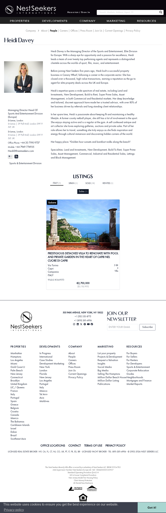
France (14, 391)
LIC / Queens (17, 387)
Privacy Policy (133, 30)
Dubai (14, 432)
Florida (43, 374)
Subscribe (147, 327)
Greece (14, 404)
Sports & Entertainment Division (25, 163)
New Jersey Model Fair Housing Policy (83, 477)
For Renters (132, 360)
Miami (14, 363)
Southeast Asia (18, 438)
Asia (41, 397)
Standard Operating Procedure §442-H (83, 472)
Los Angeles (17, 360)
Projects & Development (110, 356)
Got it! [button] (152, 507)
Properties (19, 21)
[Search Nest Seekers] (160, 12)
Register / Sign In (78, 12)
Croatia (14, 411)
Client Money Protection (83, 480)
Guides (130, 374)
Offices (74, 30)
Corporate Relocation (138, 370)
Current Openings (114, 30)
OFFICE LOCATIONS (52, 445)
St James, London (15, 120)
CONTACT (74, 445)
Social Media (105, 367)
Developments (54, 21)
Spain (73, 183)
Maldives (44, 401)
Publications (104, 384)
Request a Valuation (108, 360)
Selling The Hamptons (109, 374)
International (45, 356)
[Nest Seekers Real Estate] (28, 10)
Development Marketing (51, 363)
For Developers (134, 363)
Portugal (15, 397)
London (43, 370)
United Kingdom (19, 384)
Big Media (103, 370)
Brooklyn (15, 380)
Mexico (14, 418)
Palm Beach (17, 370)
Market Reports (134, 384)
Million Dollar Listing (108, 380)
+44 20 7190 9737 (30, 142)
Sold (90, 183)
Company (88, 21)
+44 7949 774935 (24, 147)
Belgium (15, 408)
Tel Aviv (43, 394)
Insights (101, 363)
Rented (108, 183)
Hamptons (16, 356)
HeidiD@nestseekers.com (21, 151)
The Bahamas (17, 421)
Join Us (98, 30)
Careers (64, 30)
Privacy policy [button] (14, 510)
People (53, 30)
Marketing (116, 21)
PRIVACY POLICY (115, 445)
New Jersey (16, 374)
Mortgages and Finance (139, 380)
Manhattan (16, 353)
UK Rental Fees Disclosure (83, 483)
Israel (13, 428)
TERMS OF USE (93, 445)
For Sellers (132, 356)
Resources (146, 21)
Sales (83, 191)
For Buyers (132, 353)
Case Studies (46, 360)
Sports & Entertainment (138, 367)
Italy (57, 183)
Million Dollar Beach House (112, 377)
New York (44, 367)
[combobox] (127, 12)
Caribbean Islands (20, 425)
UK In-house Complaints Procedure (83, 475)
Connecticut (17, 377)
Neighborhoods (135, 377)
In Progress (45, 353)
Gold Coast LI (18, 367)
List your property (107, 353)
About (44, 30)
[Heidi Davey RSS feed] (16, 156)
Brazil (14, 435)
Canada (15, 415)
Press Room (86, 30)
